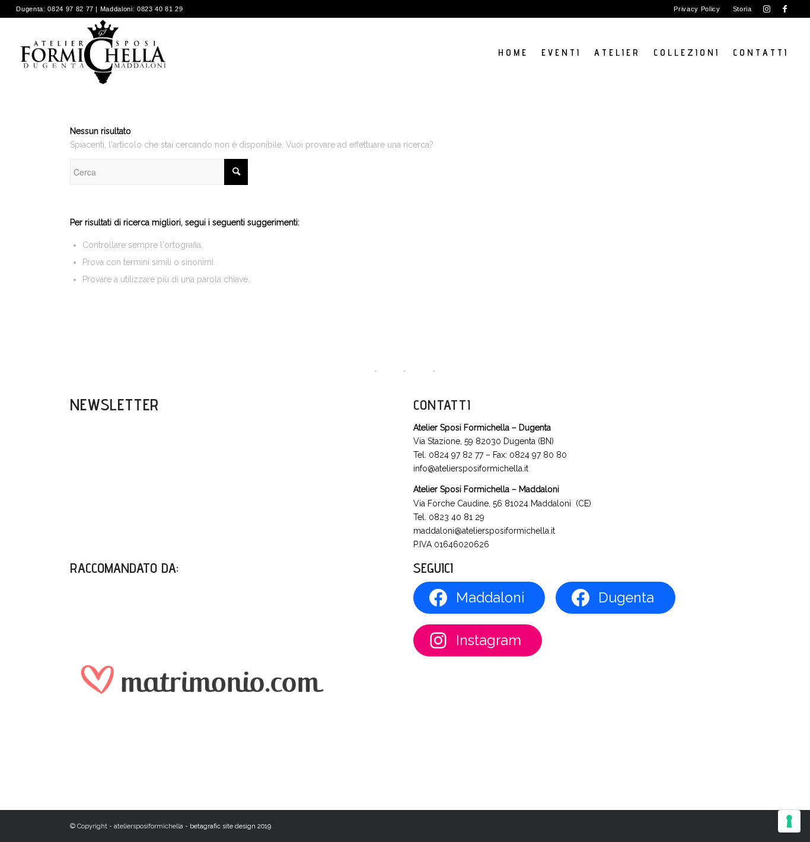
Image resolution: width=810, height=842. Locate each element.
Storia (742, 8)
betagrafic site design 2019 (230, 826)
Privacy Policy (697, 8)
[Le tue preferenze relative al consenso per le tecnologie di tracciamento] (789, 821)
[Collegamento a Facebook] (785, 9)
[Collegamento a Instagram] (767, 9)
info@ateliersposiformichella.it (470, 468)
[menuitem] (697, 9)
